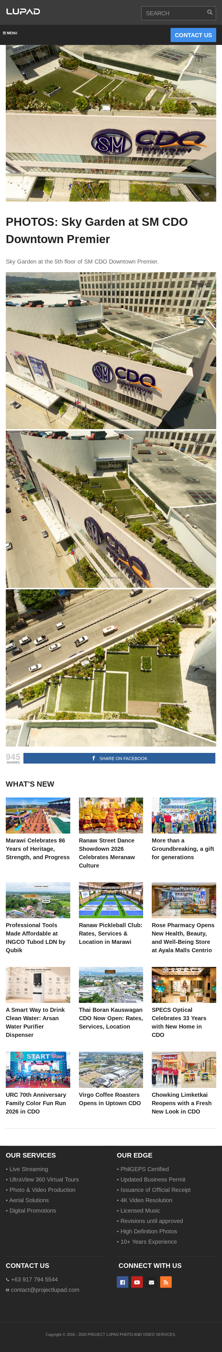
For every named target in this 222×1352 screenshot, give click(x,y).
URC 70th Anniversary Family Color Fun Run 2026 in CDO (36, 1103)
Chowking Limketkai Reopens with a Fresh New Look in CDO (182, 1103)
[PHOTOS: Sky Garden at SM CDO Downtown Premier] (38, 816)
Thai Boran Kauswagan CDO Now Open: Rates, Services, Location (111, 1018)
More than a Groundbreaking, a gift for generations (183, 848)
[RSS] (166, 1282)
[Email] (151, 1282)
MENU (12, 33)
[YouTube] (137, 1282)
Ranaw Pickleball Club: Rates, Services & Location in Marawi (111, 933)
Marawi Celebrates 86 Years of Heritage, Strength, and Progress (38, 848)
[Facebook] (122, 1282)
